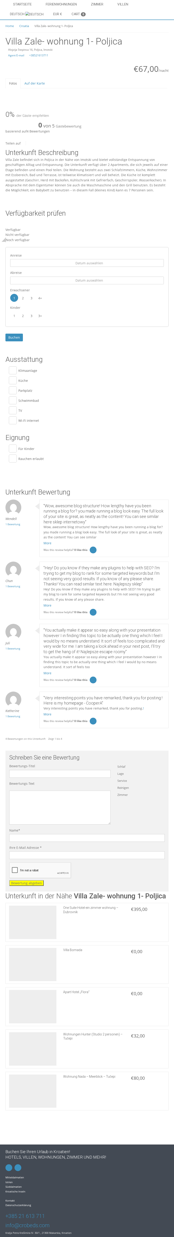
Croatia (24, 26)
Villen (122, 4)
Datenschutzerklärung (18, 1205)
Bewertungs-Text (21, 783)
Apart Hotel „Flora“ (76, 992)
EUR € (57, 14)
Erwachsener (20, 290)
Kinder (15, 307)
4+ (40, 298)
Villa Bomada (72, 950)
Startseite (22, 4)
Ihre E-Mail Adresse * (25, 847)
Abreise (16, 272)
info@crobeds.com (27, 1225)
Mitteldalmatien (14, 1177)
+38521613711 (38, 55)
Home (9, 26)
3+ (40, 316)
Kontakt (10, 1200)
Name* (14, 830)
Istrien (9, 1182)
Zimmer (97, 4)
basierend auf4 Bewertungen (27, 131)
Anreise (16, 255)
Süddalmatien (13, 1186)
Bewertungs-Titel (22, 766)
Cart (78, 14)
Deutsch (17, 14)
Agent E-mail (15, 55)
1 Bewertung (12, 524)
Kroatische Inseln (15, 1191)
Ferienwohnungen (61, 4)
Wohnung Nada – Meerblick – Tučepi (89, 1076)
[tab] (13, 83)
